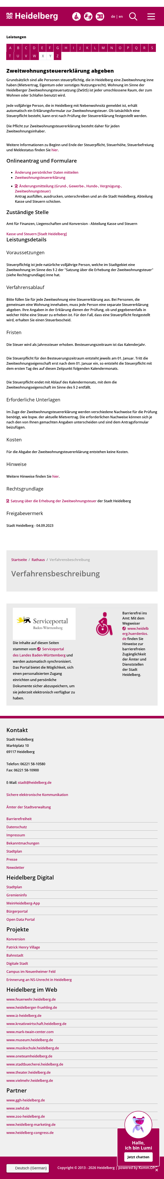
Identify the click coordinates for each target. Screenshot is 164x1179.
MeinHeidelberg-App (23, 903)
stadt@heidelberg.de (34, 782)
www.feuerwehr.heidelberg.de (31, 999)
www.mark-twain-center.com (30, 1031)
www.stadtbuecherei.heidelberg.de (34, 1064)
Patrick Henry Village (23, 947)
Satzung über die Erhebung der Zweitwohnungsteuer (54, 501)
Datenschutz (16, 827)
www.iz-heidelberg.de (23, 1015)
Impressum (15, 835)
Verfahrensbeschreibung (55, 573)
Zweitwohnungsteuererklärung (40, 177)
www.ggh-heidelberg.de (25, 1100)
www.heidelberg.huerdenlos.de (135, 633)
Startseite (19, 559)
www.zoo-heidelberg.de (25, 1116)
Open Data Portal (20, 919)
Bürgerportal (17, 911)
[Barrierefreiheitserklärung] (76, 16)
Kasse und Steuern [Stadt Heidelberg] (36, 234)
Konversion (15, 939)
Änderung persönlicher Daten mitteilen (46, 172)
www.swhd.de (17, 1108)
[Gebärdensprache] (88, 16)
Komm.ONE (148, 1167)
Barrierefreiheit (19, 818)
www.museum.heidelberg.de (29, 1040)
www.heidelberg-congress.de (30, 1132)
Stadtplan (14, 851)
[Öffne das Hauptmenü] (151, 16)
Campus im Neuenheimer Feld (31, 971)
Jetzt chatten (138, 1157)
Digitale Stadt (17, 963)
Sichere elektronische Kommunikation (37, 794)
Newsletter (15, 867)
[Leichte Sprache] (100, 16)
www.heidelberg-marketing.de (31, 1124)
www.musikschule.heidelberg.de (32, 1048)
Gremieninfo (16, 895)
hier (54, 150)
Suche (135, 16)
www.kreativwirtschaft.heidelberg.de (36, 1023)
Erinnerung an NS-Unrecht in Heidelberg (39, 979)
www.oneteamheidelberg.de (29, 1056)
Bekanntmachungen (22, 843)
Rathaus (38, 559)
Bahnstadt (14, 955)
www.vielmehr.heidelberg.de (29, 1080)
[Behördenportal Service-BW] (44, 623)
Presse (11, 859)
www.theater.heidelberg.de (28, 1072)
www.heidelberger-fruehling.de (31, 1007)
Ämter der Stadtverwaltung (28, 807)
